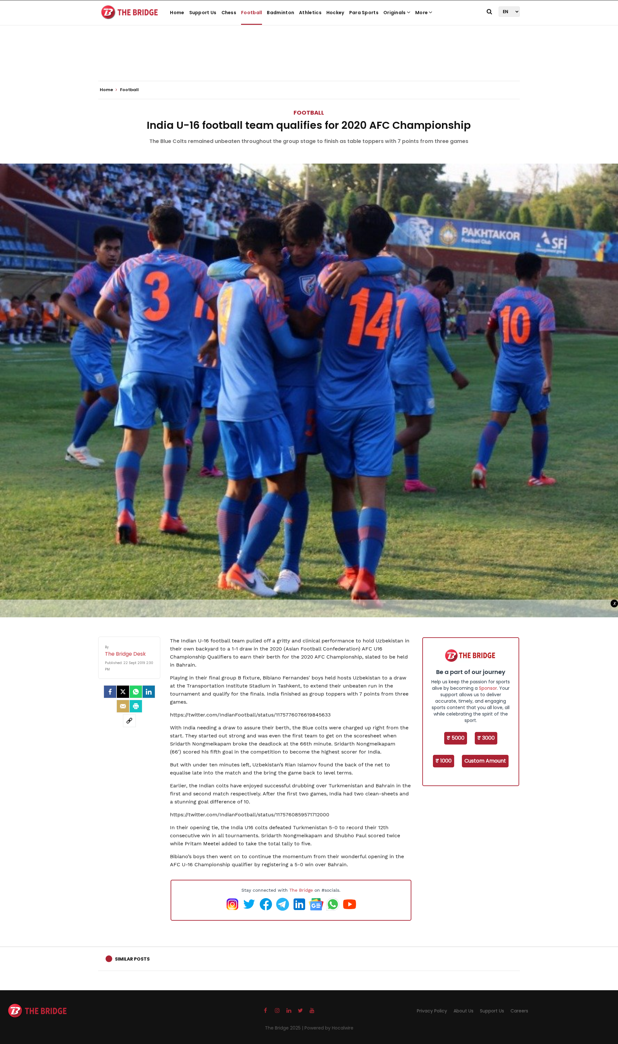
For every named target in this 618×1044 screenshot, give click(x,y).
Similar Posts (132, 959)
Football (251, 12)
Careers (519, 1011)
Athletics (310, 12)
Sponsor (488, 688)
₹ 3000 (486, 738)
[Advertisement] (309, 61)
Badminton (280, 12)
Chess (229, 12)
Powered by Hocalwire (328, 1028)
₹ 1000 (443, 760)
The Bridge (301, 890)
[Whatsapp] (135, 691)
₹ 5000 (455, 738)
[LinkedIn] (148, 691)
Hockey (335, 12)
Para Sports (364, 12)
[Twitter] (123, 691)
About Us (463, 1011)
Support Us (203, 12)
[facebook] (110, 691)
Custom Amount (485, 760)
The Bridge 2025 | (284, 1028)
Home (177, 12)
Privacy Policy (432, 1011)
